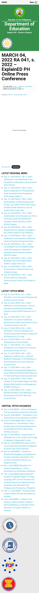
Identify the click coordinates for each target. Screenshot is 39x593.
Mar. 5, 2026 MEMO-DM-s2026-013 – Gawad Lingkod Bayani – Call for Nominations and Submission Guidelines (19, 468)
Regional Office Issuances (12, 87)
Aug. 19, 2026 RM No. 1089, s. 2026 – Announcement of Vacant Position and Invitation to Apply (18, 269)
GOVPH (4, 2)
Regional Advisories (25, 86)
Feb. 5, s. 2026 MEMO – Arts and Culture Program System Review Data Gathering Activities (19, 493)
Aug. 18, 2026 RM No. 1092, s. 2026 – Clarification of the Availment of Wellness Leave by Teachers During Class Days (19, 238)
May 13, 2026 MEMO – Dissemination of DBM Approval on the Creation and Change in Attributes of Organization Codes (20, 437)
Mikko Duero (23, 95)
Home (15, 86)
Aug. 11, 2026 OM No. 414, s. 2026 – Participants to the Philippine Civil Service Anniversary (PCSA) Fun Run (20, 348)
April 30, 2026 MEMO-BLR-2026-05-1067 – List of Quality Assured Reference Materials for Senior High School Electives (20, 446)
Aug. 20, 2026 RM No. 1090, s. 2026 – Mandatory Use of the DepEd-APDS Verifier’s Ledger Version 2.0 (18, 261)
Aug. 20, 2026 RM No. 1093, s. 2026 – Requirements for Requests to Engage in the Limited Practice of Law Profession (19, 230)
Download (16, 167)
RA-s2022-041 (6, 167)
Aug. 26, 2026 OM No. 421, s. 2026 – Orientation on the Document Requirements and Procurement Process (20, 297)
